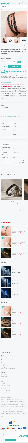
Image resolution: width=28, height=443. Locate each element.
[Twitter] (4, 107)
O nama (3, 383)
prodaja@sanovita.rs (5, 364)
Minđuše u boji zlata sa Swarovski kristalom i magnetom (19, 253)
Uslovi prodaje (4, 388)
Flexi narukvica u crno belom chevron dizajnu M (19, 231)
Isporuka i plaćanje (5, 387)
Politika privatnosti (5, 378)
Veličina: (3, 61)
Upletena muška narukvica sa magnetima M (11, 203)
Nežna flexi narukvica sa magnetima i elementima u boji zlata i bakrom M (19, 242)
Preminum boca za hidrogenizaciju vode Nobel (19, 293)
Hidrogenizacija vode (16, 291)
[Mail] (7, 107)
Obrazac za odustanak (6, 390)
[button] (22, 3)
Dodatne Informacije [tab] (7, 116)
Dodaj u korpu (15, 66)
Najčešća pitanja (4, 374)
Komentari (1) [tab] (18, 116)
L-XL (10, 61)
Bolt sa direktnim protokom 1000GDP (19, 282)
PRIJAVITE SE (7, 440)
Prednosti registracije (5, 385)
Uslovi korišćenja (4, 376)
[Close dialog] (26, 429)
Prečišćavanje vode (16, 269)
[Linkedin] (6, 107)
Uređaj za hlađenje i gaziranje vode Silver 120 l (19, 271)
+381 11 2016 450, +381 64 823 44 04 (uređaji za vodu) (12, 361)
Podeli (2, 105)
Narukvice (6, 10)
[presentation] (3, 24)
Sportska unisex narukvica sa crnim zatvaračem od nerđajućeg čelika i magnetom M (19, 322)
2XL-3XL (18, 61)
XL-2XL (14, 61)
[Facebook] (2, 107)
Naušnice (14, 251)
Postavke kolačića (5, 392)
